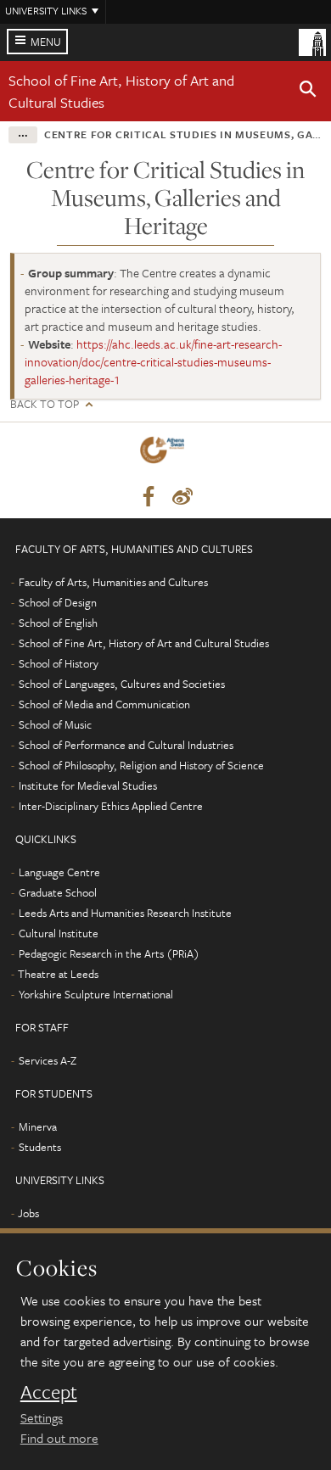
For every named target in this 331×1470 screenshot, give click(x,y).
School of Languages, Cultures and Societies (122, 683)
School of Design (58, 602)
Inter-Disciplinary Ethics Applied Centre (111, 805)
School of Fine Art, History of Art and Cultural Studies (144, 642)
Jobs (28, 1213)
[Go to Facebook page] (148, 497)
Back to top (44, 404)
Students (40, 1146)
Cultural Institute (58, 933)
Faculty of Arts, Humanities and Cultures (113, 581)
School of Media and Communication (104, 704)
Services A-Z (47, 1060)
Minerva (38, 1126)
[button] (308, 91)
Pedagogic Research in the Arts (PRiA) (109, 953)
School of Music (55, 724)
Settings (41, 1417)
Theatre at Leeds (58, 973)
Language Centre (59, 872)
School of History (58, 663)
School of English (58, 622)
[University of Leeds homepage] (312, 40)
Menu (46, 41)
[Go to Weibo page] (182, 497)
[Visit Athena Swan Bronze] (165, 453)
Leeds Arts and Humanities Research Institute (125, 912)
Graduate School (58, 892)
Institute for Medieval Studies (88, 785)
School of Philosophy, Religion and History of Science (141, 765)
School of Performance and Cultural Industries (126, 744)
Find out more (59, 1437)
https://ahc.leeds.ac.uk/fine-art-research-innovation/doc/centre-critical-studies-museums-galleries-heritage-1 (153, 361)
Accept (48, 1392)
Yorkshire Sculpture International (96, 994)
